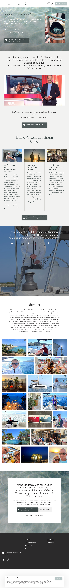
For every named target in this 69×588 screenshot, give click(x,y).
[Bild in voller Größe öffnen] (14, 347)
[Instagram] (52, 3)
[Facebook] (49, 3)
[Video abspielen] (34, 90)
